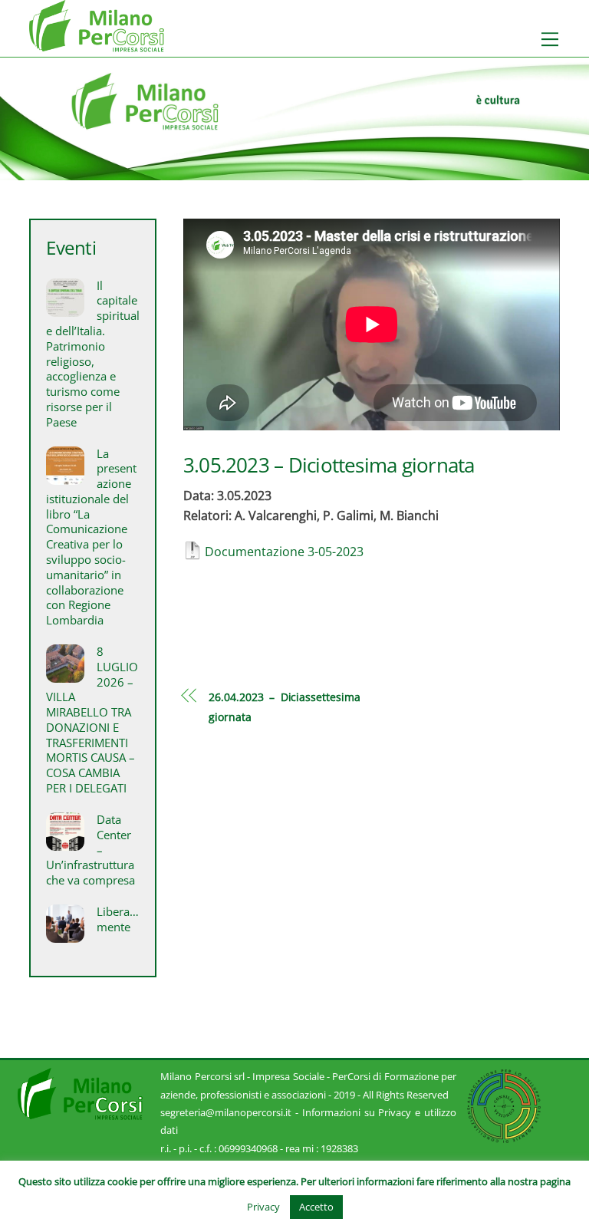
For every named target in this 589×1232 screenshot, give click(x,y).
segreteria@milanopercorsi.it (225, 1112)
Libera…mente (118, 919)
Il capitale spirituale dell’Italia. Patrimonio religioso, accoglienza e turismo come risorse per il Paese (92, 354)
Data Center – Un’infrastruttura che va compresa (90, 850)
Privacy (263, 1207)
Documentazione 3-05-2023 (284, 551)
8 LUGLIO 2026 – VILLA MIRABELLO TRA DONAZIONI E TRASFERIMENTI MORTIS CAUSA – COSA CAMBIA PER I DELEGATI (91, 720)
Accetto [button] (316, 1207)
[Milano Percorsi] (96, 45)
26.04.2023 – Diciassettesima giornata (284, 707)
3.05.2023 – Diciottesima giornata (329, 465)
